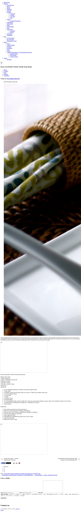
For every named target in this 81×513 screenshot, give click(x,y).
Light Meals (10, 22)
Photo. (5, 42)
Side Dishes (10, 29)
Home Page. (7, 2)
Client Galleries (11, 45)
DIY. (5, 36)
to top (2, 510)
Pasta (8, 25)
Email (21, 492)
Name (3, 492)
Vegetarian (9, 35)
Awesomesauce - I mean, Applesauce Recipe (11, 459)
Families (9, 46)
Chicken (9, 11)
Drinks (8, 19)
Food (8, 49)
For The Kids (10, 39)
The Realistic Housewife (13, 78)
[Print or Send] (17, 463)
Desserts (9, 12)
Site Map (9, 59)
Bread (8, 8)
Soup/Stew (9, 33)
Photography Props (12, 41)
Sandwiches (10, 23)
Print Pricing (13, 55)
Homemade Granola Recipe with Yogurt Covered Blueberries (67, 459)
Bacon (8, 6)
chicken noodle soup (15, 473)
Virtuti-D (18, 508)
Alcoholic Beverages (15, 21)
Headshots (9, 48)
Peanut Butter (10, 26)
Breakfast (9, 9)
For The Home (10, 38)
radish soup (30, 473)
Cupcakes (12, 16)
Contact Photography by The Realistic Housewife (19, 52)
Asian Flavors (10, 5)
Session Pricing (14, 54)
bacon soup (7, 473)
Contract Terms (14, 56)
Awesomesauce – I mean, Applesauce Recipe (46, 475)
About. (5, 58)
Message (40, 492)
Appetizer (12, 31)
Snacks (12, 32)
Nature (8, 51)
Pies (11, 18)
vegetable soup (36, 473)
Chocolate (12, 13)
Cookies (12, 15)
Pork (8, 28)
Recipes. (6, 3)
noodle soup (24, 473)
